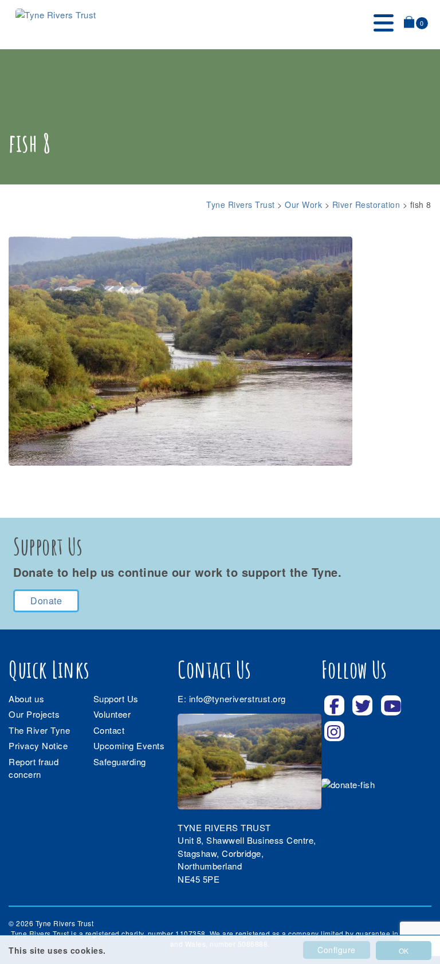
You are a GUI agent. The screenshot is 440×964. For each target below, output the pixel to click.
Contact (109, 730)
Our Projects (34, 714)
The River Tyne (39, 730)
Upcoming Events (129, 745)
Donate (46, 600)
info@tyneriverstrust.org (237, 698)
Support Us (116, 698)
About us (26, 698)
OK (403, 950)
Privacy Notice (38, 745)
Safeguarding (119, 762)
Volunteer (112, 714)
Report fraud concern (33, 768)
